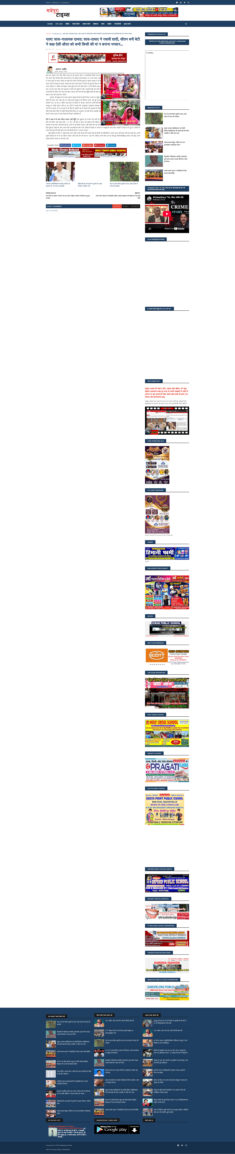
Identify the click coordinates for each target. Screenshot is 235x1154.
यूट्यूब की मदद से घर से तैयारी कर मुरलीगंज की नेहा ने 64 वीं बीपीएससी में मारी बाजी (170, 1022)
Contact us (65, 2)
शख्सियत (95, 24)
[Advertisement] (167, 846)
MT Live (59, 24)
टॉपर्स (102, 24)
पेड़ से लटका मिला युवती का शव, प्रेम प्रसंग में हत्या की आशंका (124, 185)
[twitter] (184, 2)
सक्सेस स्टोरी (86, 24)
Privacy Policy (56, 1149)
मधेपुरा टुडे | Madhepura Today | (61, 1126)
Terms (48, 1149)
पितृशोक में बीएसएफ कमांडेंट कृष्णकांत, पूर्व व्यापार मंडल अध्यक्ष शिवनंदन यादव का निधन (175, 159)
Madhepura (56, 34)
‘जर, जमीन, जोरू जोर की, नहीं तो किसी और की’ (119, 1021)
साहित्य (109, 24)
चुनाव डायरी (127, 24)
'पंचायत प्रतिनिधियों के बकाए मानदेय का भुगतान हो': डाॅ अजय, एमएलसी (58, 185)
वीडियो (67, 24)
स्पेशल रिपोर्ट (75, 24)
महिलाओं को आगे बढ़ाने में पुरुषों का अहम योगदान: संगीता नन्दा (90, 185)
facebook (135, 206)
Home (48, 2)
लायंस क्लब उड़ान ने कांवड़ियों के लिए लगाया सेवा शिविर (73, 1051)
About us (56, 2)
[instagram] (188, 2)
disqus (126, 206)
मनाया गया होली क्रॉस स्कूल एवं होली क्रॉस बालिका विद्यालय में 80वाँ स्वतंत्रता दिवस (72, 1062)
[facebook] (177, 2)
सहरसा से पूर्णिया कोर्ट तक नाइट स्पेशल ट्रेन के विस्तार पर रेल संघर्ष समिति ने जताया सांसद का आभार (73, 1092)
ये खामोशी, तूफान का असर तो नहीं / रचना (70, 1128)
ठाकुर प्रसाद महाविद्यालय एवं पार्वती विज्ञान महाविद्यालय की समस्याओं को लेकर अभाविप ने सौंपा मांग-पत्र (176, 130)
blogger (117, 206)
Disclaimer (66, 1149)
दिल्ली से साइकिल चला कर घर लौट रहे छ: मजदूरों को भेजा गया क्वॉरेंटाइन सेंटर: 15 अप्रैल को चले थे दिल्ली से (171, 1051)
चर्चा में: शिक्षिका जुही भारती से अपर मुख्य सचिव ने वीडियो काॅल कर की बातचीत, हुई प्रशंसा (171, 1111)
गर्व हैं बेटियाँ (117, 24)
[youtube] (180, 2)
